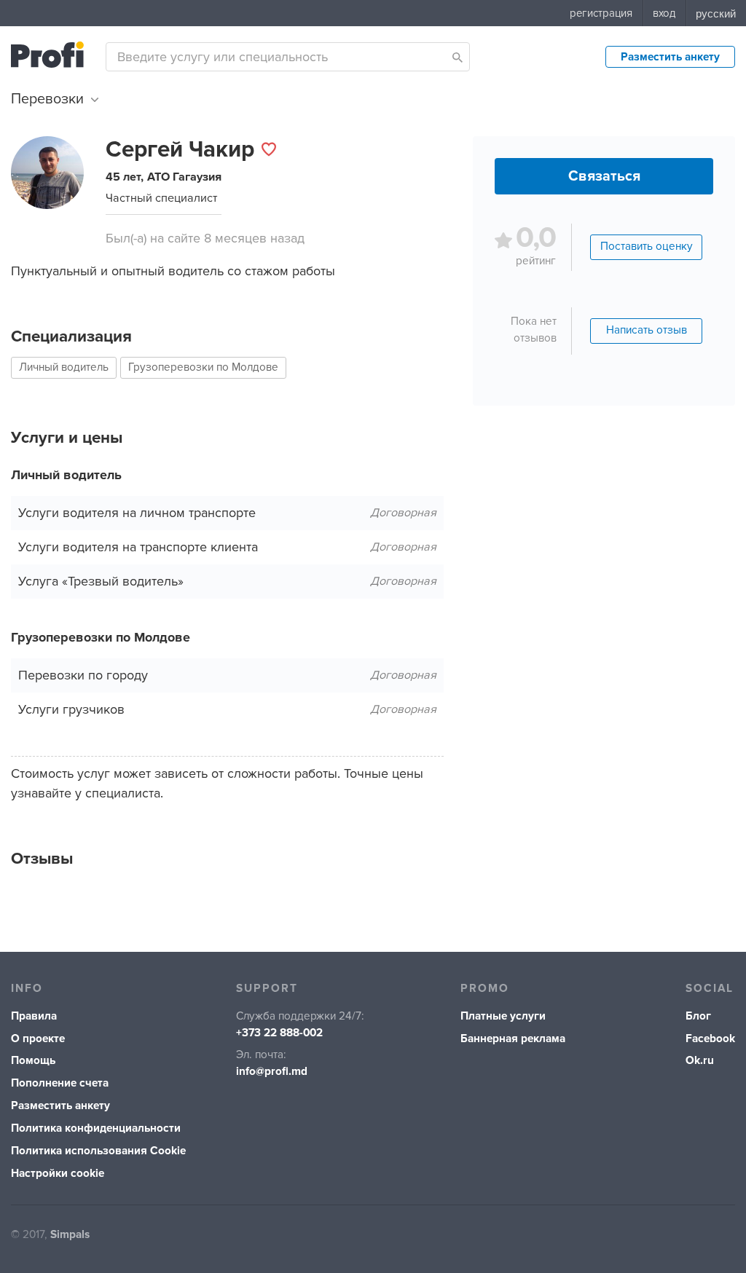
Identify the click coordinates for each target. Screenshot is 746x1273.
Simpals (70, 1235)
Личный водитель (64, 367)
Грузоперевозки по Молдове (203, 367)
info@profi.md (271, 1072)
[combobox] (288, 56)
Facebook (710, 1039)
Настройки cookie (57, 1174)
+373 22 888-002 (279, 1033)
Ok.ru (700, 1061)
